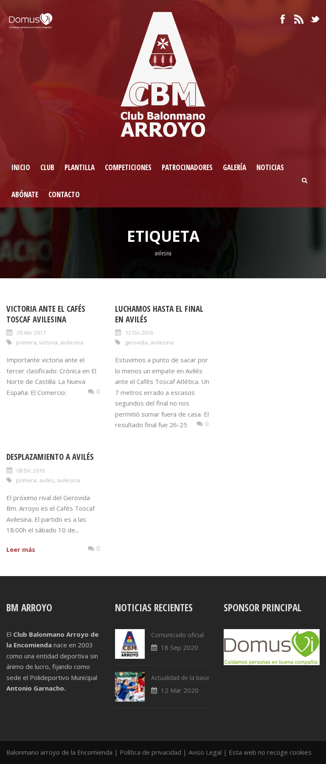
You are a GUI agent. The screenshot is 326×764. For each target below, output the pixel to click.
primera (26, 342)
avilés (46, 480)
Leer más (20, 549)
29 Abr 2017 (31, 332)
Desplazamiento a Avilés (50, 456)
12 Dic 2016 (139, 332)
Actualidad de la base (180, 678)
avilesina (72, 342)
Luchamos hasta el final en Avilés (159, 314)
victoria (48, 342)
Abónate (24, 194)
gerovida (136, 342)
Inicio (20, 167)
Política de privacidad (150, 752)
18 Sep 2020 (179, 647)
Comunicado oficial (177, 635)
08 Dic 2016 (31, 470)
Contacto (64, 194)
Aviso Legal (205, 752)
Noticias (270, 167)
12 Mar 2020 (180, 690)
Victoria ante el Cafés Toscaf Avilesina (45, 314)
